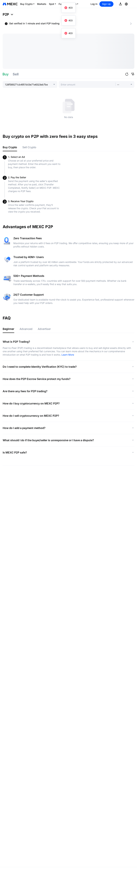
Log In (94, 4)
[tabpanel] (68, 184)
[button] (126, 74)
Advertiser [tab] (44, 329)
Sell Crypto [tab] (29, 147)
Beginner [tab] (8, 329)
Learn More (67, 354)
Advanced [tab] (26, 329)
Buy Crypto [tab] (10, 147)
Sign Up (106, 4)
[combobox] (29, 84)
